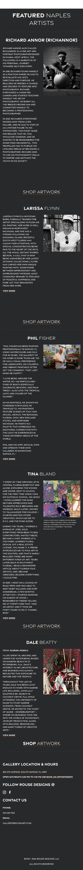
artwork (41, 743)
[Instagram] (4, 792)
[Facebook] (10, 792)
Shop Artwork (41, 191)
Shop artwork (41, 626)
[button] (12, 176)
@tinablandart (49, 529)
